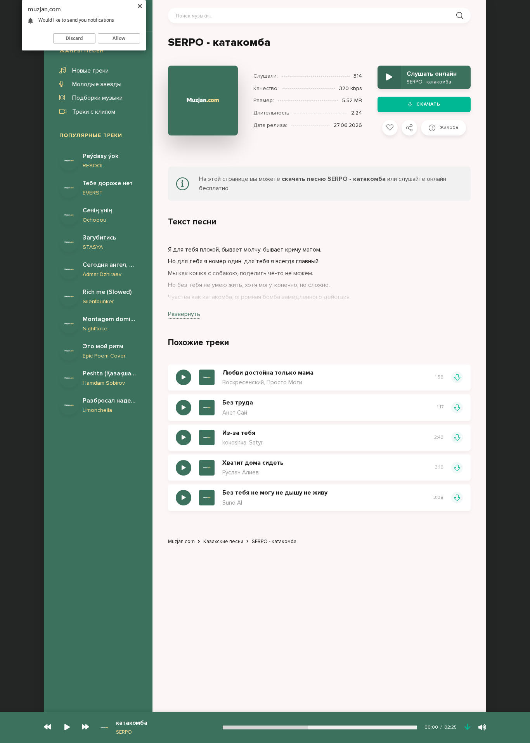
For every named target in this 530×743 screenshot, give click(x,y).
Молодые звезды (96, 84)
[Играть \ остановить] (183, 377)
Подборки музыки (97, 98)
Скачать (428, 104)
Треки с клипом (93, 112)
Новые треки (90, 71)
